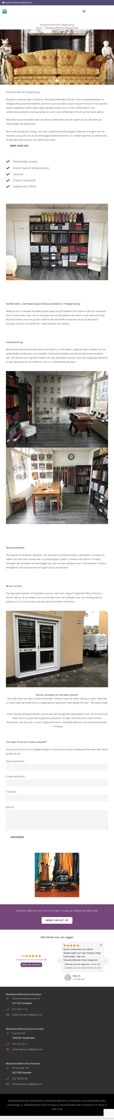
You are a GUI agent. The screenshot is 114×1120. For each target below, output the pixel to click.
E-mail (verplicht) (15, 776)
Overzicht (57, 1109)
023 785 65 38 (19, 1078)
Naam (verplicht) (15, 761)
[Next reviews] (105, 960)
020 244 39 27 (19, 1043)
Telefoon (11, 791)
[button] (84, 11)
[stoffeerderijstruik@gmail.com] (9, 1014)
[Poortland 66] (9, 1033)
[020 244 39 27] (9, 1043)
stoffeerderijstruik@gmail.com (27, 1014)
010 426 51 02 (19, 1009)
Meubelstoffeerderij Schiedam (40, 1105)
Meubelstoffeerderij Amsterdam (63, 1100)
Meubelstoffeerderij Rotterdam (25, 1100)
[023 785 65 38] (9, 1078)
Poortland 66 (18, 1033)
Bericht (10, 807)
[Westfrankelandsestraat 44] (9, 998)
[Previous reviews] (59, 960)
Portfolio (100, 1105)
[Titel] (4, 11)
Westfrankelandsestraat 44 (26, 998)
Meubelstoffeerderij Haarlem (76, 1105)
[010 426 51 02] (9, 1009)
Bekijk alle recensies (31, 964)
